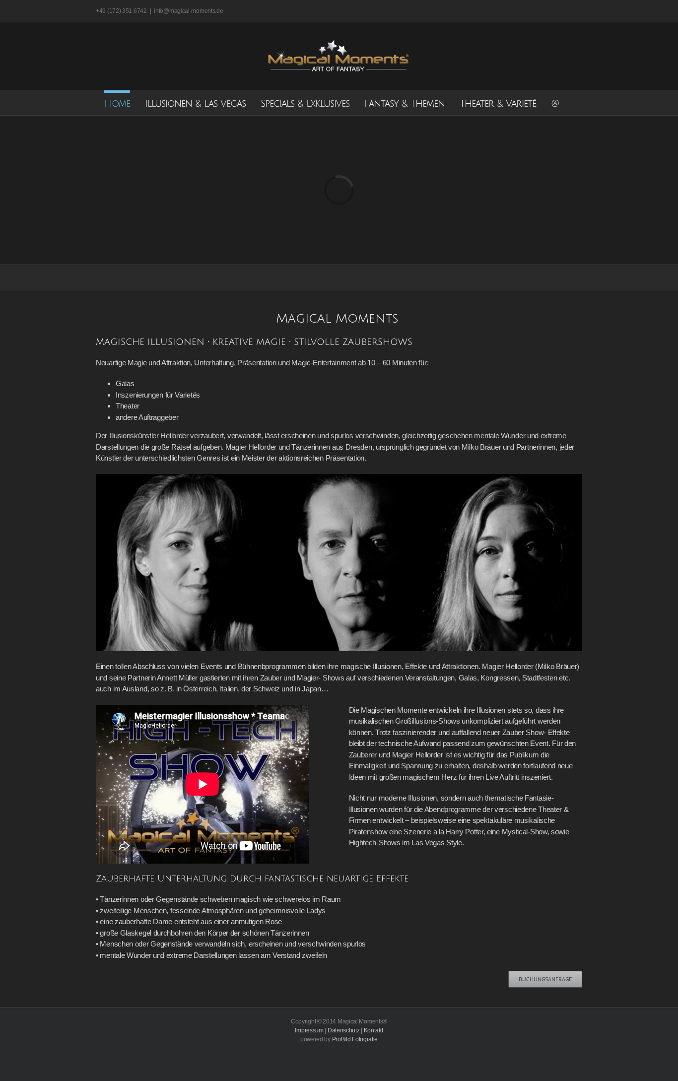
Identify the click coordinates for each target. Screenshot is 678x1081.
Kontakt (373, 1030)
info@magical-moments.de (188, 10)
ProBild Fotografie (355, 1039)
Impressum (309, 1030)
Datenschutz (344, 1030)
